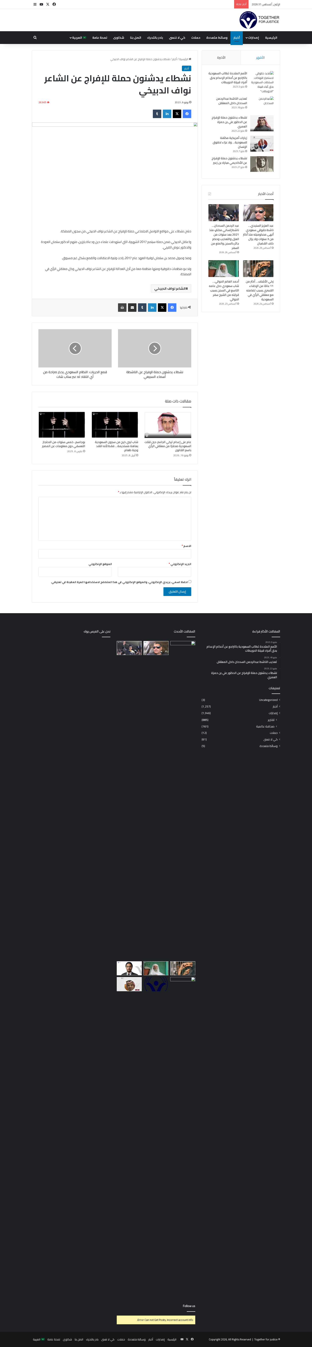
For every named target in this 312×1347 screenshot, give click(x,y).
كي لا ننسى (177, 37)
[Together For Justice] (259, 20)
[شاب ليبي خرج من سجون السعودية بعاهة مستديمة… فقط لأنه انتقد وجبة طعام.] (114, 425)
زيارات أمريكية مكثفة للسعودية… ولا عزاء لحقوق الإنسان (230, 142)
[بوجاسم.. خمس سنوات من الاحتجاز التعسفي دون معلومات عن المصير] (61, 425)
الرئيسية (271, 37)
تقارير (271, 719)
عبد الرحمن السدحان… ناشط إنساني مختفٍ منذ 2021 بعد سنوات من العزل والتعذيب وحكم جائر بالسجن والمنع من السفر (224, 237)
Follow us (189, 1306)
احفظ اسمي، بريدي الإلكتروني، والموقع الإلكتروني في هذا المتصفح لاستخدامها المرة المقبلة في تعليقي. (119, 582)
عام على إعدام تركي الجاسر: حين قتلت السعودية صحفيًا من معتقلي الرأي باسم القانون (168, 446)
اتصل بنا (135, 37)
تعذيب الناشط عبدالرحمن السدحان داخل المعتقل (231, 101)
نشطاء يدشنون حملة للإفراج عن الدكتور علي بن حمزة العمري (229, 122)
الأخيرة (221, 57)
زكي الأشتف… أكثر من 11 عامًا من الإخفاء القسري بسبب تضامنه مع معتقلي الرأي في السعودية (260, 290)
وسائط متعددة (217, 37)
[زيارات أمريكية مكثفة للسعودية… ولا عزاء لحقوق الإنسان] (262, 144)
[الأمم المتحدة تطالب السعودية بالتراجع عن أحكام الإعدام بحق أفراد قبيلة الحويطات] (262, 82)
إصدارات (253, 37)
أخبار (236, 37)
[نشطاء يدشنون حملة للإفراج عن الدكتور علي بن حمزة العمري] (262, 123)
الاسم (186, 545)
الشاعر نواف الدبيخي (170, 288)
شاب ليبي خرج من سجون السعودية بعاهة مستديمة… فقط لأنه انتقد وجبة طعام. (116, 446)
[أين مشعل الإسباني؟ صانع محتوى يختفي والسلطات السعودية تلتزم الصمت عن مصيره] (182, 800)
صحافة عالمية (265, 726)
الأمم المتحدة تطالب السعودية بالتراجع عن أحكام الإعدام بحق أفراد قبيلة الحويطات (227, 78)
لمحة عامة (99, 37)
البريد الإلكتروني (180, 563)
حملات (195, 37)
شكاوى (118, 37)
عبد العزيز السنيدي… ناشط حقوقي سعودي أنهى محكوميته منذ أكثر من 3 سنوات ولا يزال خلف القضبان (258, 234)
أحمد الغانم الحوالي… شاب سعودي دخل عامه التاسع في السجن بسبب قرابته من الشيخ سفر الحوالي (224, 290)
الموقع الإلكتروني (100, 563)
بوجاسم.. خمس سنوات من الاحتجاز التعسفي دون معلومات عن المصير (63, 444)
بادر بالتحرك (155, 37)
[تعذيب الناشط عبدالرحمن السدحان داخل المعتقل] (262, 104)
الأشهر (260, 57)
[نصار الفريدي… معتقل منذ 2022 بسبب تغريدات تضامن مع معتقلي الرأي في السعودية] (129, 984)
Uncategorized (268, 700)
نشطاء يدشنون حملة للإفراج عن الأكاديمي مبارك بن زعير (229, 160)
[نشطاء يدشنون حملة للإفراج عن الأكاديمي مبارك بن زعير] (262, 164)
